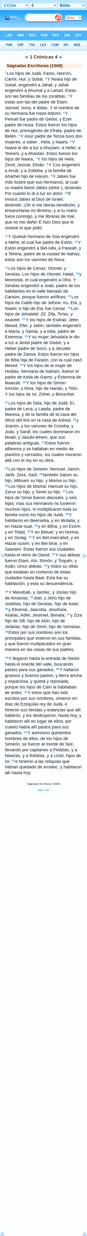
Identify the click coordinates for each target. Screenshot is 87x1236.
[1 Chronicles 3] (6, 566)
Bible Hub (43, 790)
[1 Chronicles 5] (81, 566)
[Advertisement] (43, 832)
